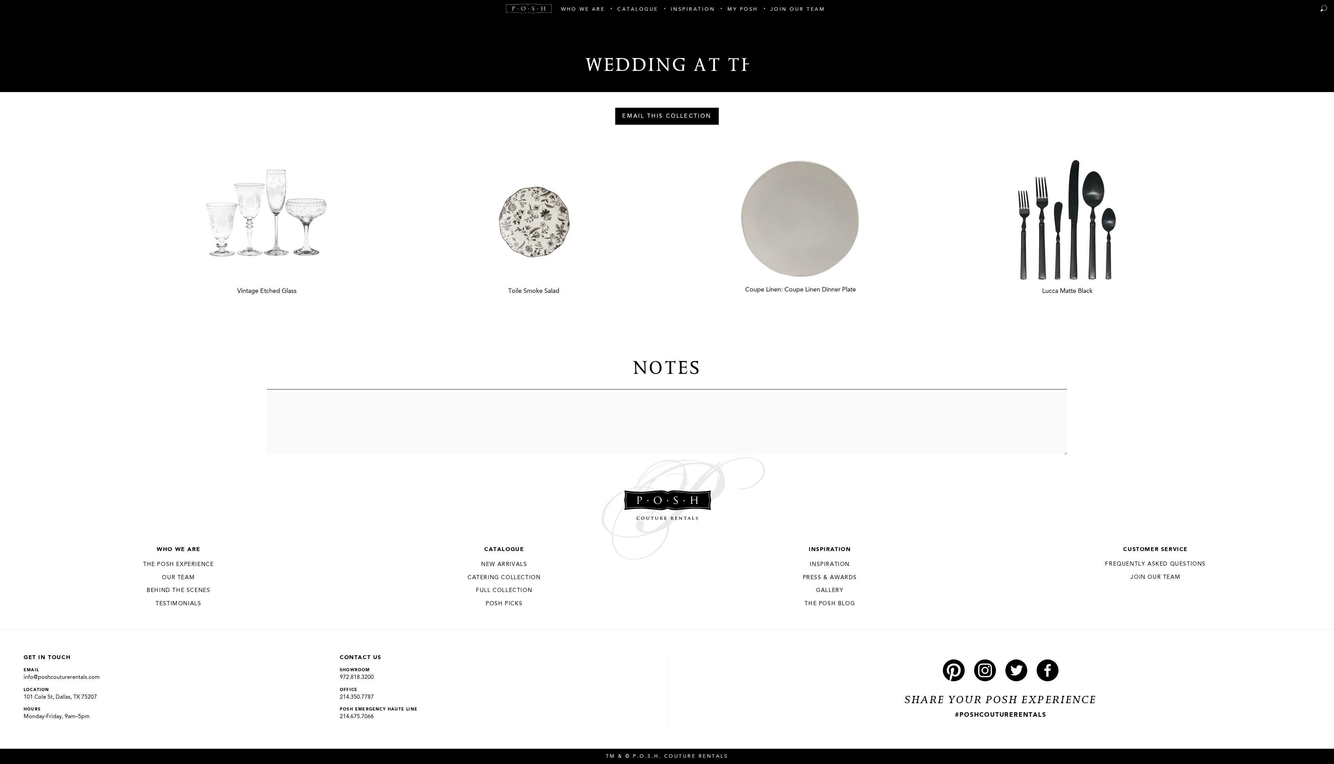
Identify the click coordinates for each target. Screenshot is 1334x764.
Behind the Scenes (178, 590)
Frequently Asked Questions (1155, 564)
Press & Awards (830, 578)
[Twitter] (1016, 670)
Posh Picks (504, 604)
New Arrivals (504, 564)
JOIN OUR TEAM (1155, 577)
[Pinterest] (954, 670)
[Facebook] (1048, 670)
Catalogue (504, 549)
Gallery (829, 590)
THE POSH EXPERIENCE (178, 564)
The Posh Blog (830, 604)
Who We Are (178, 549)
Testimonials (178, 604)
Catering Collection (504, 578)
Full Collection (504, 590)
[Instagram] (985, 670)
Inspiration (830, 549)
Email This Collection (666, 116)
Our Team (178, 578)
